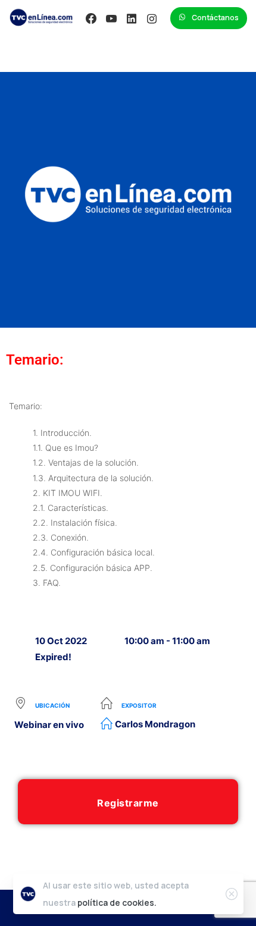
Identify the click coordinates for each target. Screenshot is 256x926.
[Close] (232, 894)
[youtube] (111, 18)
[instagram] (152, 18)
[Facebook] (91, 18)
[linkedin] (131, 18)
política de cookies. (117, 902)
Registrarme (128, 803)
